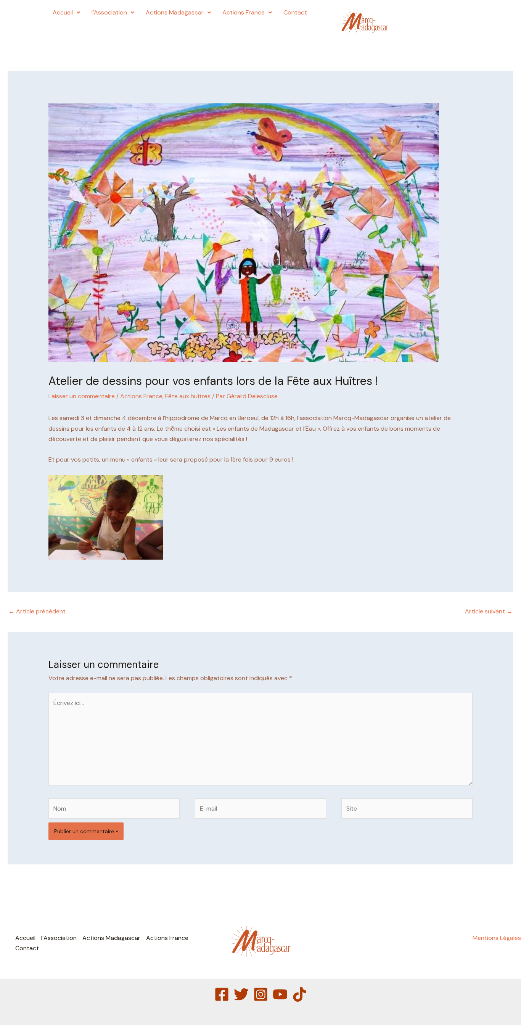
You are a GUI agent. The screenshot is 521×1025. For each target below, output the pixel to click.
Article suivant (489, 611)
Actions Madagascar (175, 12)
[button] (66, 12)
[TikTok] (299, 994)
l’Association (109, 12)
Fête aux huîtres (188, 396)
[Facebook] (221, 994)
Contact (295, 12)
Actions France (243, 12)
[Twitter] (241, 994)
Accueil (63, 12)
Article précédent (37, 611)
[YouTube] (280, 994)
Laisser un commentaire (81, 396)
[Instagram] (260, 994)
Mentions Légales (497, 938)
